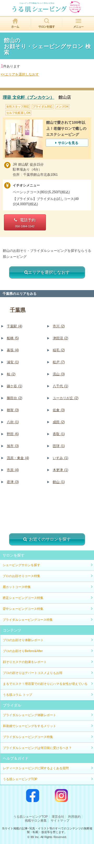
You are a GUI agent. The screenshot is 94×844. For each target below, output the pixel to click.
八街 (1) (13, 422)
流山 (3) (59, 374)
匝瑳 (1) (59, 446)
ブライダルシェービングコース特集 (28, 620)
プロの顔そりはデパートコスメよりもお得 (32, 673)
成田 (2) (59, 422)
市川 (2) (59, 326)
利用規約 (74, 816)
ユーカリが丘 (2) (65, 398)
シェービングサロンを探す (21, 565)
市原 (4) (13, 470)
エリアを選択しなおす (49, 272)
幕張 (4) (13, 350)
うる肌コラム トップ (17, 695)
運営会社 (58, 816)
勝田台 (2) (14, 398)
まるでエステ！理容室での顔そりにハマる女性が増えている (45, 684)
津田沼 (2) (60, 338)
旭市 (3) (13, 446)
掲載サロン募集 (36, 820)
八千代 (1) (60, 386)
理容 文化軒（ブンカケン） (28, 97)
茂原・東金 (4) (18, 458)
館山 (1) (59, 482)
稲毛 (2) (59, 350)
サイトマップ (60, 820)
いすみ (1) (60, 458)
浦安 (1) (13, 362)
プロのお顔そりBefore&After (23, 651)
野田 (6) (13, 434)
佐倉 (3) (59, 410)
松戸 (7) (59, 362)
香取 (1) (59, 434)
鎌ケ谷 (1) (14, 386)
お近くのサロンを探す (50, 539)
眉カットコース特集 (17, 587)
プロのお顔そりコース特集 (21, 576)
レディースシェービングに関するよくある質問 (36, 768)
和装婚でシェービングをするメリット (29, 726)
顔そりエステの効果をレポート (25, 662)
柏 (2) (11, 374)
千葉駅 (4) (14, 326)
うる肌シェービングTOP (20, 779)
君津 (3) (13, 482)
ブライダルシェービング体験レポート (29, 715)
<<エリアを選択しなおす (20, 74)
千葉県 (18, 310)
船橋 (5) (13, 338)
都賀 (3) (13, 410)
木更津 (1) (60, 470)
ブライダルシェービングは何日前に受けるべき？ (37, 748)
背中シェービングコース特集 (23, 609)
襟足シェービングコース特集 (23, 598)
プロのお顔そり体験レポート (23, 640)
